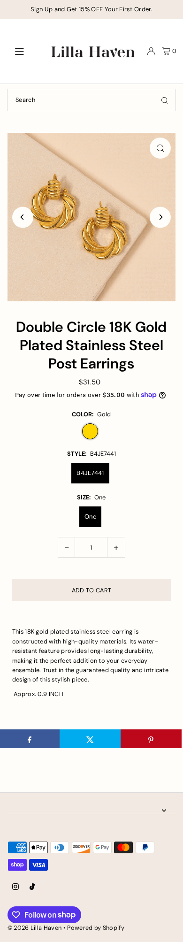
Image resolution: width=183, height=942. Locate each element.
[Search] (164, 100)
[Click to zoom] (160, 148)
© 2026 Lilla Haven (35, 928)
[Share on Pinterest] (151, 738)
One (90, 517)
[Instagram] (15, 887)
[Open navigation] (25, 50)
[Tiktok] (32, 887)
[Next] (160, 217)
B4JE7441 (90, 473)
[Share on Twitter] (90, 738)
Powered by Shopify (95, 928)
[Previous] (22, 217)
